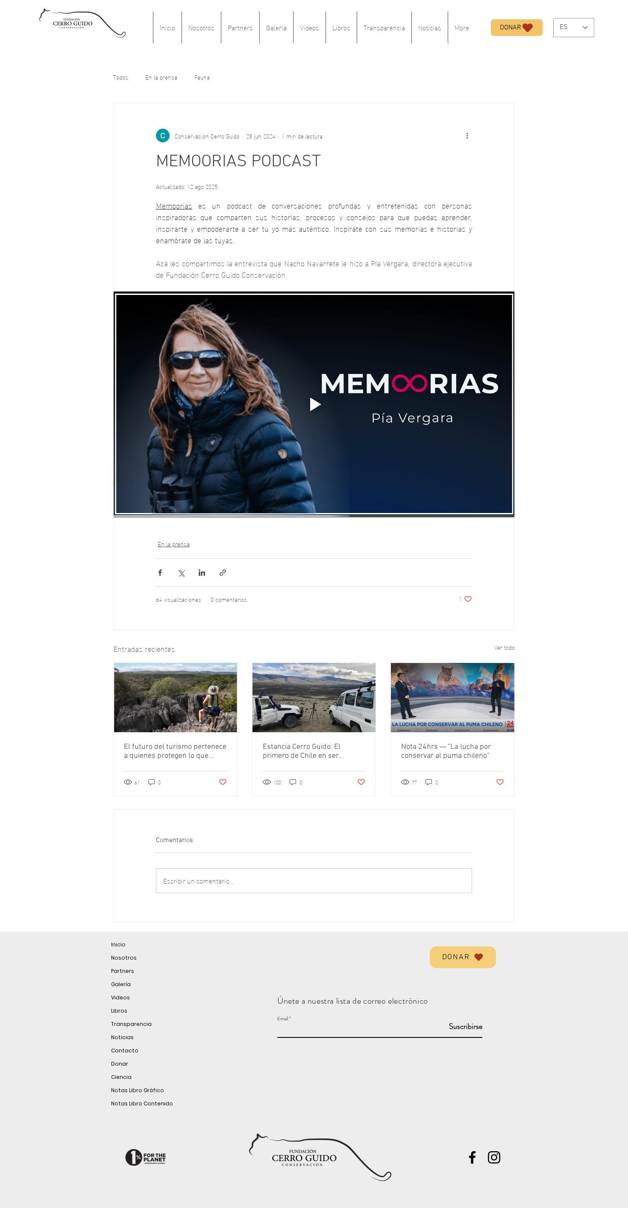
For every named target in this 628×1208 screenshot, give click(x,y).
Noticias (122, 1037)
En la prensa (161, 77)
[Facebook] (472, 1157)
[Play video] (314, 404)
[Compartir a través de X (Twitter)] (181, 573)
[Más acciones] (467, 135)
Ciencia (121, 1077)
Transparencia (131, 1024)
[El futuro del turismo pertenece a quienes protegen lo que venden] (175, 697)
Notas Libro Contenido (142, 1103)
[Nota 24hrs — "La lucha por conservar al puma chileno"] (452, 697)
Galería (121, 984)
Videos (120, 997)
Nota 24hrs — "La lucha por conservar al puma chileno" (446, 751)
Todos (120, 77)
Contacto (124, 1050)
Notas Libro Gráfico (137, 1090)
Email (282, 1018)
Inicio (118, 944)
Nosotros (124, 957)
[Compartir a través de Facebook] (160, 573)
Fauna (202, 77)
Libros (119, 1010)
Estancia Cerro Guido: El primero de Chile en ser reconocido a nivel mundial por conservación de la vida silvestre (312, 751)
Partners (122, 971)
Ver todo (504, 647)
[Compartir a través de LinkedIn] (202, 573)
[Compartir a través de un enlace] (223, 573)
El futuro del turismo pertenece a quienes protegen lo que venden (175, 751)
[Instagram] (494, 1157)
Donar (119, 1063)
